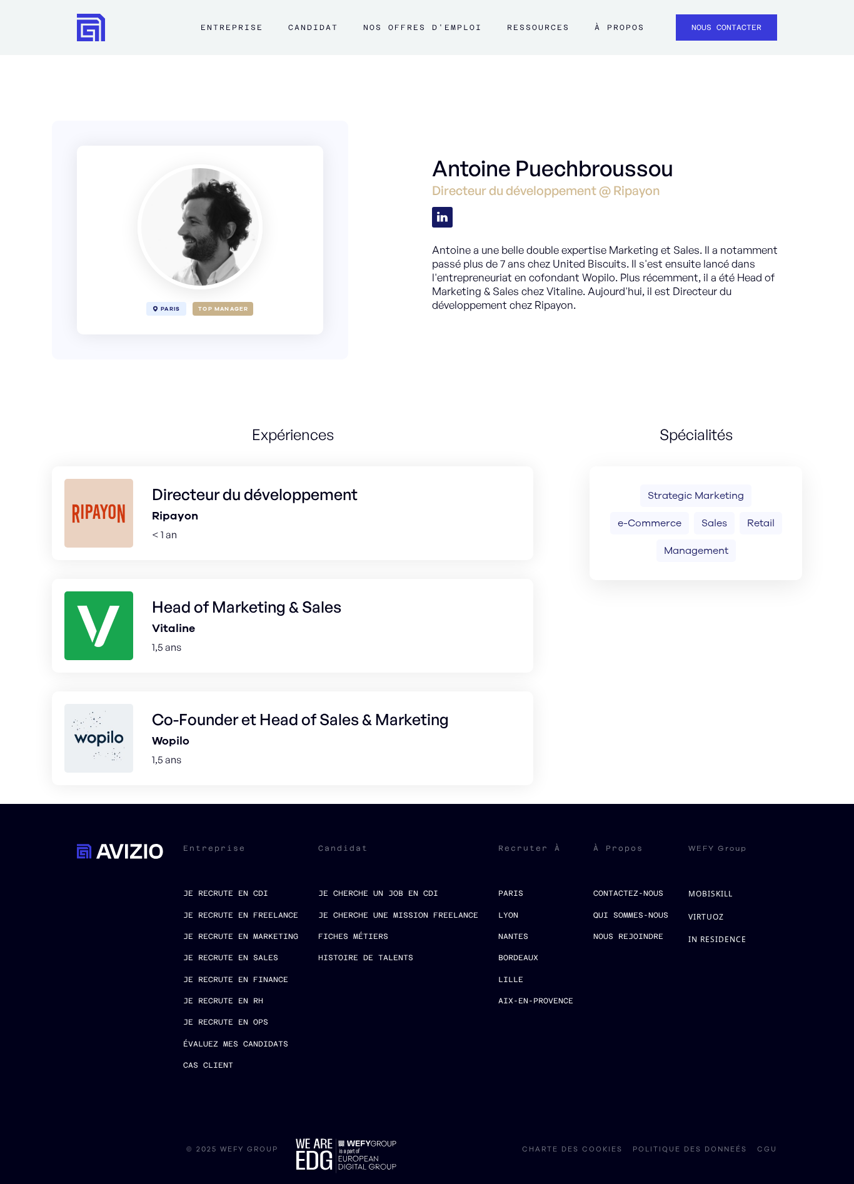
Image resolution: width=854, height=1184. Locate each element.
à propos (620, 27)
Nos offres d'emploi (422, 27)
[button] (232, 34)
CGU (767, 1149)
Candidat (313, 27)
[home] (91, 28)
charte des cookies (572, 1149)
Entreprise (232, 27)
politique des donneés (690, 1149)
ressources (538, 27)
